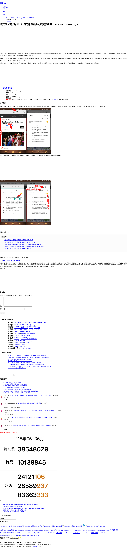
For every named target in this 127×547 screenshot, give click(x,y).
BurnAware (17, 344)
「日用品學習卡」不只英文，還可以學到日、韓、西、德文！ (21, 242)
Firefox (26, 346)
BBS (19, 530)
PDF (72, 530)
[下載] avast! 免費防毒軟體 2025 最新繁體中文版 (29, 403)
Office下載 (37, 328)
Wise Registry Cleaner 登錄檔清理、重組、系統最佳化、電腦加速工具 (20, 391)
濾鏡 (54, 533)
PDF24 (31, 328)
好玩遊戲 (114, 530)
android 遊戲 (10, 530)
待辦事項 (25, 533)
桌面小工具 (49, 533)
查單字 (8, 260)
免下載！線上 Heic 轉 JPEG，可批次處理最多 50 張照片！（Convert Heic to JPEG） (31, 395)
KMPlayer (5, 7)
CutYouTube (24, 337)
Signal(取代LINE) (42, 322)
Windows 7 (79, 530)
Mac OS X (68, 530)
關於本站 (2, 535)
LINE (65, 530)
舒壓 (86, 533)
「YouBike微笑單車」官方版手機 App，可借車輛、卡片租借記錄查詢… (26, 364)
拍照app (34, 533)
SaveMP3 (28, 348)
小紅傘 (16, 324)
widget (75, 530)
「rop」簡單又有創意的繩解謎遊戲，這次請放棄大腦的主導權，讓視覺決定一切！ (29, 357)
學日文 (14, 533)
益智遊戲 (76, 533)
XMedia (21, 342)
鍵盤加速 (22, 340)
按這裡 (56, 99)
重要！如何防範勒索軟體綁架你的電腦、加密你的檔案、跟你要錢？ (20, 504)
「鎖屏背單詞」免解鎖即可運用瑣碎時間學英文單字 (18, 240)
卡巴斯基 (21, 324)
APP (16, 530)
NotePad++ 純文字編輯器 (21, 328)
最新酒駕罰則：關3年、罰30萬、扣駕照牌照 (14, 510)
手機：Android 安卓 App (15, 18)
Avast (30, 324)
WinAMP (16, 335)
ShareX (16, 331)
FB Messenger (32, 322)
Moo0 (16, 342)
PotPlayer (5, 6)
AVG (27, 324)
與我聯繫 (35, 546)
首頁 (4, 14)
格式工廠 (26, 342)
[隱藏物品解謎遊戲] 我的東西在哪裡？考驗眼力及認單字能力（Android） (24, 246)
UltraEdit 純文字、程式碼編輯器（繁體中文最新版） (16, 386)
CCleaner (16, 339)
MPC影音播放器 (31, 333)
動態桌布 (107, 530)
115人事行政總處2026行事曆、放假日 (12, 506)
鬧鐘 (105, 533)
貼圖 (102, 533)
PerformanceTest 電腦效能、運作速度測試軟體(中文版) (17, 389)
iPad (55, 530)
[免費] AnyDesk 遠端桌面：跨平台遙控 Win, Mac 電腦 (16, 393)
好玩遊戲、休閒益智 (6, 533)
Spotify (28, 335)
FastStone (22, 331)
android (3, 530)
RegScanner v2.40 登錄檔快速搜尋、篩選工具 (19, 359)
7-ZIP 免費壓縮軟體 (31, 326)
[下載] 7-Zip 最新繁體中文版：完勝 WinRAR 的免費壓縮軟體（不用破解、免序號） (31, 417)
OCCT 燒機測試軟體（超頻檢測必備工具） (14, 387)
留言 (1, 306)
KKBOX (23, 335)
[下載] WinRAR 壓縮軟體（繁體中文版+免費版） (15, 384)
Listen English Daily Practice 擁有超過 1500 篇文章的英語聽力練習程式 (23, 244)
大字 (4, 11)
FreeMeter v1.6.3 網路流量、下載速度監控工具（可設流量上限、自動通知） (27, 355)
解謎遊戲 (94, 533)
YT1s (23, 348)
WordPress (38, 535)
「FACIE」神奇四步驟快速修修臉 (17, 368)
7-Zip (4, 8)
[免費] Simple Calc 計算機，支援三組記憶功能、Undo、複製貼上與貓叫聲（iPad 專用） (30, 366)
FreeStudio (17, 337)
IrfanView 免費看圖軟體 (20, 330)
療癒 (71, 533)
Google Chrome (28, 530)
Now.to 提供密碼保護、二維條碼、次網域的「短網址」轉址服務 (24, 362)
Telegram (25, 322)
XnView (38, 330)
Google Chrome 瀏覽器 (37, 530)
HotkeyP (16, 340)
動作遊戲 (103, 530)
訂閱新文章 (23, 535)
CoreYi (9, 21)
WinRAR (16, 326)
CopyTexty (29, 340)
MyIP (4, 10)
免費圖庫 (99, 530)
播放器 (38, 533)
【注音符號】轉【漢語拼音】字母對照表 (13, 511)
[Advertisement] (44, 38)
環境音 (68, 533)
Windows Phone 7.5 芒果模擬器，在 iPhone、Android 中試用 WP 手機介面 (32, 425)
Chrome (16, 346)
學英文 (5, 260)
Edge (21, 346)
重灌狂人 (3, 3)
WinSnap (28, 331)
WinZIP (22, 326)
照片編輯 (59, 533)
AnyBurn (24, 344)
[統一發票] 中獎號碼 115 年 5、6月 (12, 382)
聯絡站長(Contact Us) (10, 535)
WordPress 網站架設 (92, 530)
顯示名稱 (2, 309)
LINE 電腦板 (17, 322)
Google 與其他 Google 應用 (49, 530)
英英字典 (18, 260)
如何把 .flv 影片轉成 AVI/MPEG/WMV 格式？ (20, 361)
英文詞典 (13, 260)
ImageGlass (32, 330)
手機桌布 (30, 533)
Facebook (22, 530)
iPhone (60, 530)
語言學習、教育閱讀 (28, 18)
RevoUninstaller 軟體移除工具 (29, 339)
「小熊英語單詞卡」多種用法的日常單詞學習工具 (18, 248)
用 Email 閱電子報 (31, 535)
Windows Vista (84, 530)
